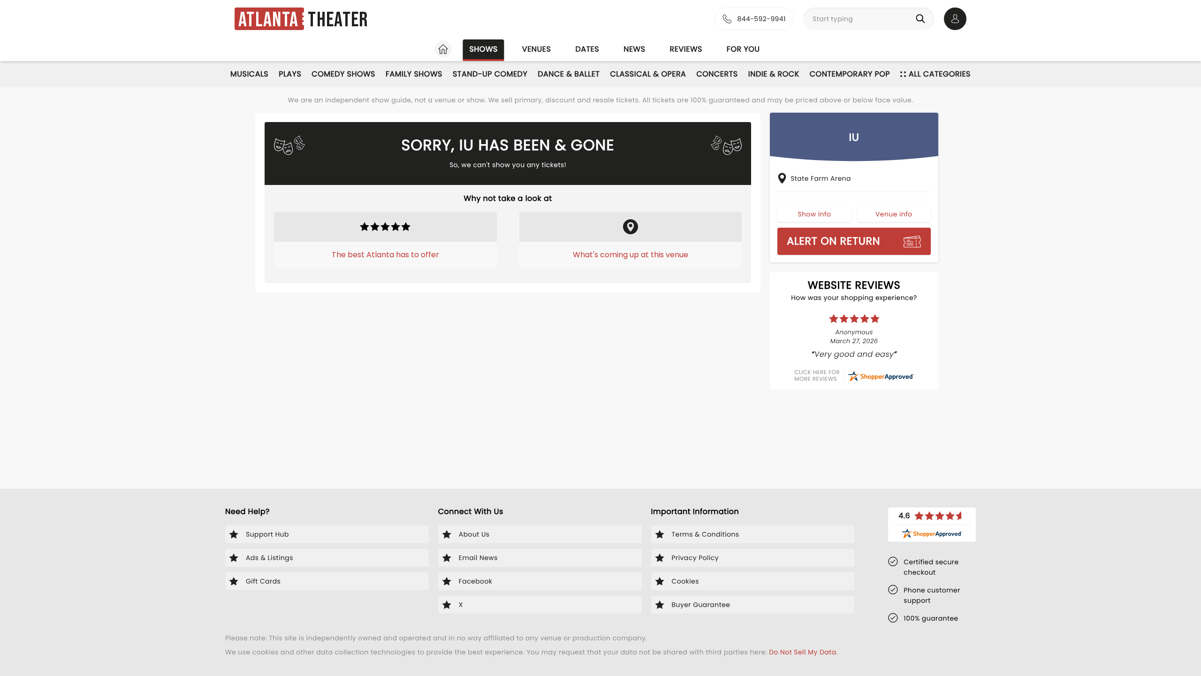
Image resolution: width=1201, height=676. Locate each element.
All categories (940, 74)
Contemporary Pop (850, 74)
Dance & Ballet (569, 74)
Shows (483, 49)
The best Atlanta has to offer (385, 254)
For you (743, 49)
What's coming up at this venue (630, 254)
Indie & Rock (773, 74)
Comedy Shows (343, 74)
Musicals (249, 74)
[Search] (922, 18)
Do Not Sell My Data (802, 652)
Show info (814, 214)
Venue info (893, 214)
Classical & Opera (648, 74)
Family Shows (414, 74)
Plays (290, 74)
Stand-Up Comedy (490, 74)
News (634, 49)
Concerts (716, 74)
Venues (536, 49)
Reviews (686, 49)
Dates (587, 49)
